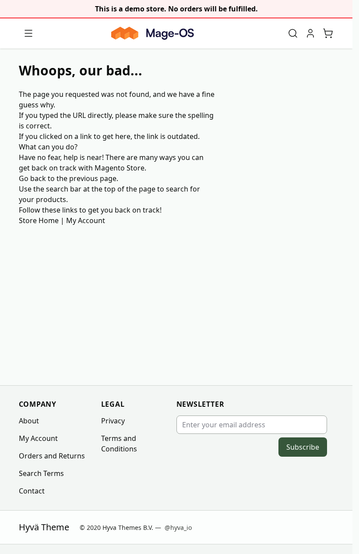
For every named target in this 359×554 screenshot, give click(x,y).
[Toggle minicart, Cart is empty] (328, 33)
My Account (85, 220)
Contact (32, 491)
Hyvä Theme (44, 527)
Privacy (113, 421)
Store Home (39, 220)
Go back (32, 178)
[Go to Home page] (152, 33)
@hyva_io (178, 527)
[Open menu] (28, 33)
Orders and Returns (52, 456)
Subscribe (302, 447)
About (29, 421)
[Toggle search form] (293, 33)
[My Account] (310, 33)
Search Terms (41, 473)
